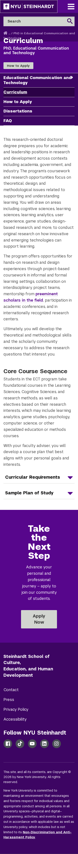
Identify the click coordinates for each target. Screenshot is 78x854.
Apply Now (39, 619)
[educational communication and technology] (72, 77)
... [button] (9, 33)
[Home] (5, 33)
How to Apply (18, 66)
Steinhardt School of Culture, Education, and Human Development (28, 666)
